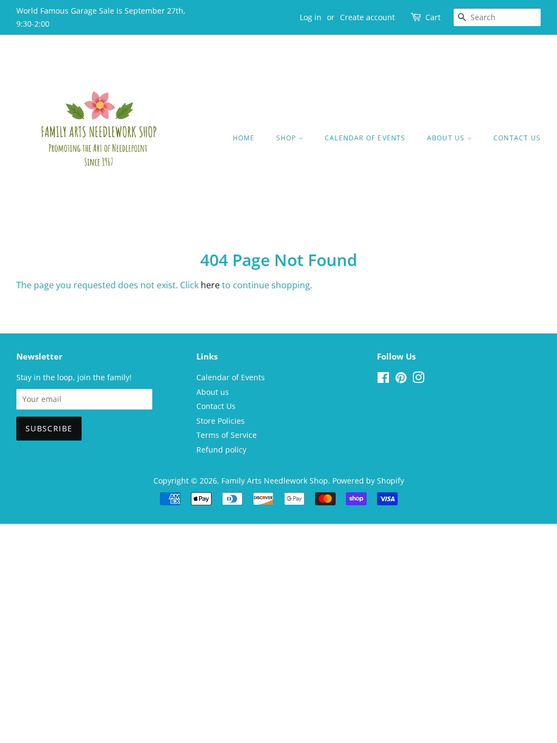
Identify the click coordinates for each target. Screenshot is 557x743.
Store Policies (220, 421)
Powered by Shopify (368, 480)
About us (447, 138)
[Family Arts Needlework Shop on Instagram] (418, 379)
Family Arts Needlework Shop (274, 480)
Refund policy (221, 449)
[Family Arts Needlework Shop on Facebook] (383, 379)
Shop (287, 138)
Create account (367, 17)
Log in (310, 17)
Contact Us (517, 138)
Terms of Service (226, 435)
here (210, 285)
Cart (433, 17)
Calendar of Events (365, 138)
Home (244, 138)
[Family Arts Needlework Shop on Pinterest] (401, 379)
